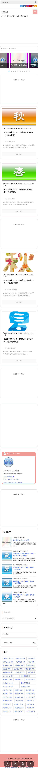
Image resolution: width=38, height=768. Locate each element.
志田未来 (19, 679)
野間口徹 (20, 658)
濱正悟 (6, 669)
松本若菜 (25, 676)
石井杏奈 (7, 697)
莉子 (31, 662)
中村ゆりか (8, 683)
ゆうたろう (8, 686)
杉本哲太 (7, 690)
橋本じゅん (8, 662)
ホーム (4, 48)
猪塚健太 (30, 669)
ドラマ (26, 128)
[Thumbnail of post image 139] (19, 117)
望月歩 (6, 704)
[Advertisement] (19, 32)
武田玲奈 (30, 711)
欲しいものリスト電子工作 (12, 482)
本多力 (30, 708)
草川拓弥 (7, 665)
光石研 (31, 658)
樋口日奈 (30, 690)
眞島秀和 (30, 679)
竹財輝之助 (8, 658)
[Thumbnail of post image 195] (19, 262)
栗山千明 (25, 683)
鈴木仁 (30, 701)
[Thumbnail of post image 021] (19, 172)
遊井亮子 (7, 693)
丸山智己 (18, 669)
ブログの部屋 (8, 476)
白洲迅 (31, 672)
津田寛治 (18, 711)
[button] (3, 60)
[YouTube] (33, 6)
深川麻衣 (18, 697)
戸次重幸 (7, 701)
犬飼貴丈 (18, 693)
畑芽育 (19, 701)
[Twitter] (21, 6)
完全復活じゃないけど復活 (21, 540)
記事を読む (19, 154)
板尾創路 (19, 708)
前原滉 (30, 704)
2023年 (20, 128)
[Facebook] (24, 6)
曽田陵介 (20, 662)
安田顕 (18, 690)
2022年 (20, 274)
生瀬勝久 (7, 708)
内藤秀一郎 (8, 672)
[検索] (35, 2)
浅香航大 (7, 711)
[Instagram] (27, 6)
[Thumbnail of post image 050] (19, 321)
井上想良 (30, 697)
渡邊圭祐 (25, 686)
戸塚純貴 (18, 665)
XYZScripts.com (29, 767)
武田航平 (30, 693)
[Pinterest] (30, 6)
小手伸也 (20, 672)
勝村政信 (30, 665)
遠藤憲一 (18, 704)
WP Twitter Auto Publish (11, 767)
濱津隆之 (7, 679)
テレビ (26, 184)
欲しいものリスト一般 (11, 479)
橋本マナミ (8, 676)
